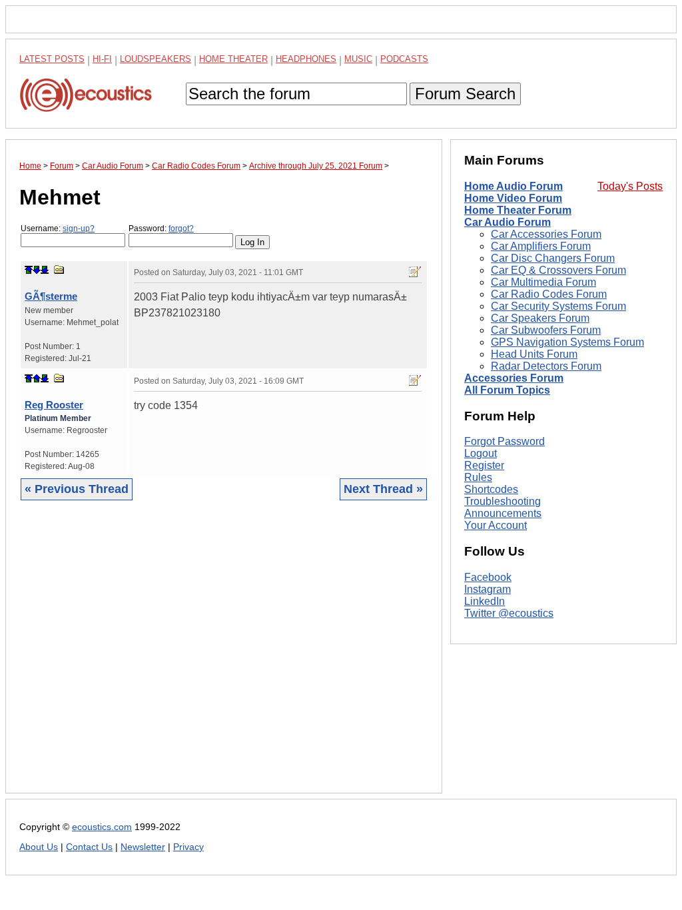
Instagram (487, 589)
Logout (480, 453)
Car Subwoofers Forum (546, 330)
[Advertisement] (223, 656)
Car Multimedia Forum (543, 282)
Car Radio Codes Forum (549, 294)
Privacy (188, 847)
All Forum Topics (507, 390)
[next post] (37, 270)
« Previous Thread (77, 489)
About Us (38, 847)
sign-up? (79, 228)
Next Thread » (383, 489)
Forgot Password (504, 441)
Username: (58, 228)
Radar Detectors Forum (546, 366)
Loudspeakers (155, 59)
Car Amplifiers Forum (541, 246)
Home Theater (233, 59)
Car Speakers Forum (540, 318)
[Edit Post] (415, 271)
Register (484, 465)
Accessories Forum (513, 378)
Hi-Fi (102, 59)
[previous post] (37, 378)
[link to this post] (59, 269)
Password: (161, 228)
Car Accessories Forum (546, 234)
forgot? (181, 228)
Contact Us (89, 847)
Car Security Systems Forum (558, 306)
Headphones (306, 59)
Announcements (502, 513)
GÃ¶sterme (51, 296)
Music (358, 59)
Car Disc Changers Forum (553, 258)
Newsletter (143, 847)
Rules (478, 477)
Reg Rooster (54, 404)
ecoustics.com (102, 827)
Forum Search (465, 94)
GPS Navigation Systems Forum (567, 342)
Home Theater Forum (517, 210)
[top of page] (29, 270)
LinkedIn (484, 601)
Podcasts (404, 59)
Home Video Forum (513, 198)
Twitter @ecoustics (508, 613)
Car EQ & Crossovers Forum (558, 270)
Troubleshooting (502, 501)
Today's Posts (630, 186)
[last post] (45, 270)
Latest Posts (52, 59)
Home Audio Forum (513, 186)
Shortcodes (491, 489)
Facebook (488, 577)
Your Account (495, 525)
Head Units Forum (534, 354)
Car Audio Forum (507, 222)
